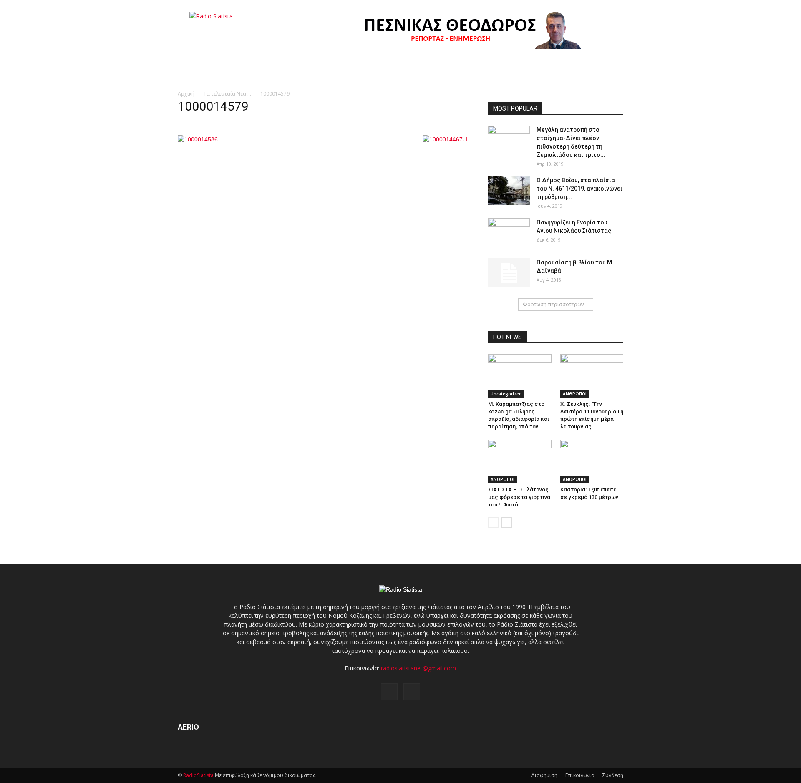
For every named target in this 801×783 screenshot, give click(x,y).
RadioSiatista (198, 775)
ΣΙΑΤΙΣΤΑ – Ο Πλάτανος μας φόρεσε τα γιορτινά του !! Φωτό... (519, 497)
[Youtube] (411, 691)
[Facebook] (389, 691)
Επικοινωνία (579, 775)
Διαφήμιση (544, 775)
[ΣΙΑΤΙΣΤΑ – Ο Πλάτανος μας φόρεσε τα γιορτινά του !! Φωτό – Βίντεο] (520, 461)
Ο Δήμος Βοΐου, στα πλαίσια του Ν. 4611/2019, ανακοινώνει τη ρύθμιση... (579, 188)
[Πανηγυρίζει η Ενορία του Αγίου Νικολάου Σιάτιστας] (509, 232)
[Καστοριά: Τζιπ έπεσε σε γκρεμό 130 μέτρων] (592, 461)
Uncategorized (506, 394)
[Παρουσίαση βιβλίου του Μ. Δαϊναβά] (509, 272)
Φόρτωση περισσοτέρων (553, 304)
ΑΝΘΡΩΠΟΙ (575, 394)
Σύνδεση (612, 775)
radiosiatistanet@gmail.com (418, 668)
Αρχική (186, 93)
